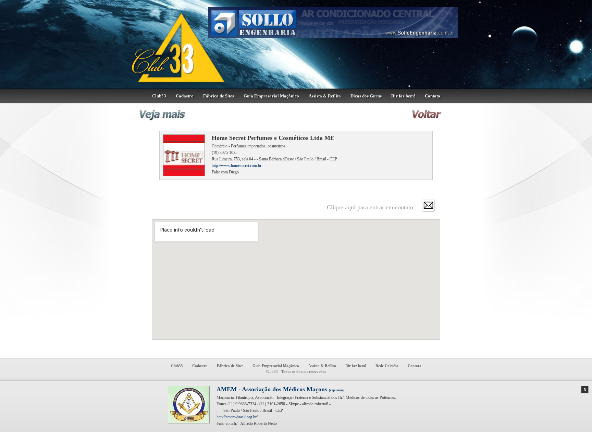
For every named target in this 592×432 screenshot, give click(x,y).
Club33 (159, 96)
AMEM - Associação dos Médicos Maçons (280, 389)
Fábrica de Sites (218, 96)
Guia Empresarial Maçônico (271, 96)
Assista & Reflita (325, 96)
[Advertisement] (496, 210)
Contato (432, 96)
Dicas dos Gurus (366, 96)
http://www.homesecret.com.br (236, 165)
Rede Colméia (386, 366)
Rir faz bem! (403, 96)
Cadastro (185, 96)
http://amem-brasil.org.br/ (237, 417)
